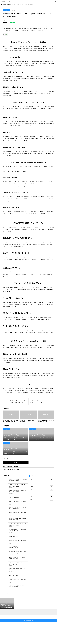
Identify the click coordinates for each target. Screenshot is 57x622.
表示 (6, 34)
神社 (6, 10)
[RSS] (2, 620)
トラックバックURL (5, 465)
